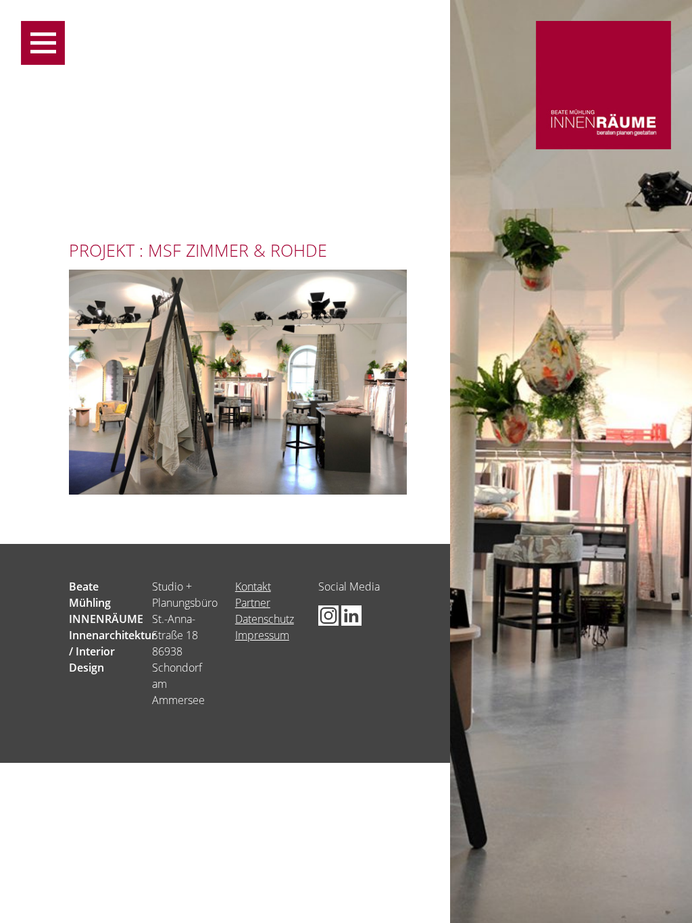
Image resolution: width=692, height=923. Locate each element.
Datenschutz (264, 619)
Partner (252, 602)
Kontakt (253, 586)
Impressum (262, 635)
